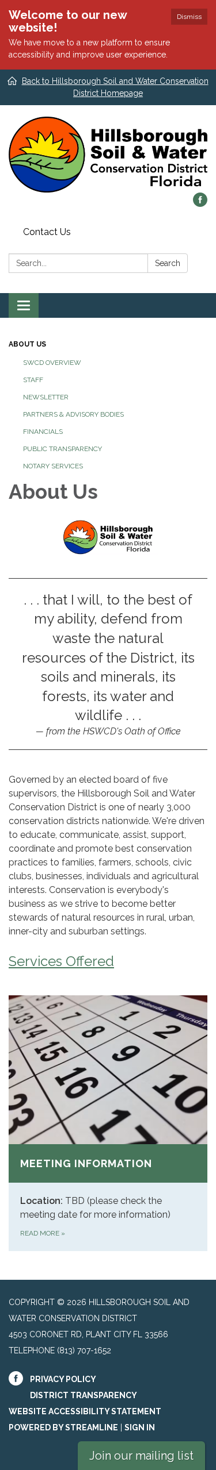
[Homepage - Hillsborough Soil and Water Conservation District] (108, 155)
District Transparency (83, 1395)
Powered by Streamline (63, 1427)
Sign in (139, 1427)
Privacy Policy (63, 1379)
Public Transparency (62, 449)
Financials (43, 432)
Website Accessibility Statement (85, 1411)
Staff (33, 380)
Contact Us (47, 231)
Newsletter (46, 397)
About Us (27, 344)
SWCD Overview (52, 363)
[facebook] (200, 203)
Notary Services (53, 466)
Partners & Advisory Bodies (73, 414)
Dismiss (189, 17)
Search (167, 263)
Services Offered (61, 961)
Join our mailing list (141, 1456)
